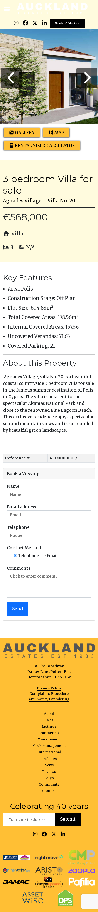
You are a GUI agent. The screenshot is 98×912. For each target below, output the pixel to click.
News (49, 765)
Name (13, 486)
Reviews (49, 771)
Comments (18, 568)
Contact (49, 791)
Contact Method (24, 547)
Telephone (18, 527)
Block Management (49, 746)
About (49, 713)
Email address (21, 507)
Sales (49, 720)
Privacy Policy (49, 688)
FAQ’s (49, 778)
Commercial (49, 733)
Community (49, 784)
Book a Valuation (67, 23)
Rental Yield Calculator (45, 145)
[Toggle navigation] (7, 9)
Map (59, 132)
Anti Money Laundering (49, 699)
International (49, 752)
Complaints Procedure (49, 694)
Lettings (49, 726)
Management (49, 739)
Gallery (25, 132)
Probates (49, 759)
